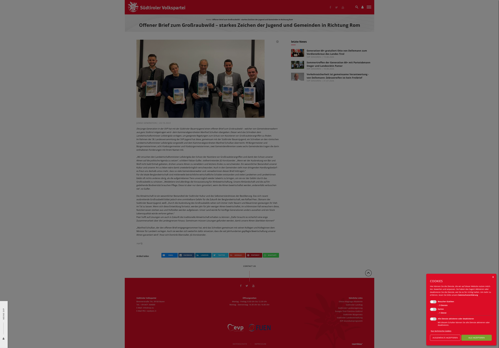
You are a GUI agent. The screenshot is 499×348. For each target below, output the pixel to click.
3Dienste (443, 305)
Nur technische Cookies (441, 331)
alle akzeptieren (476, 337)
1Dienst (442, 313)
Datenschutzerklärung (468, 295)
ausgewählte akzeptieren (445, 337)
